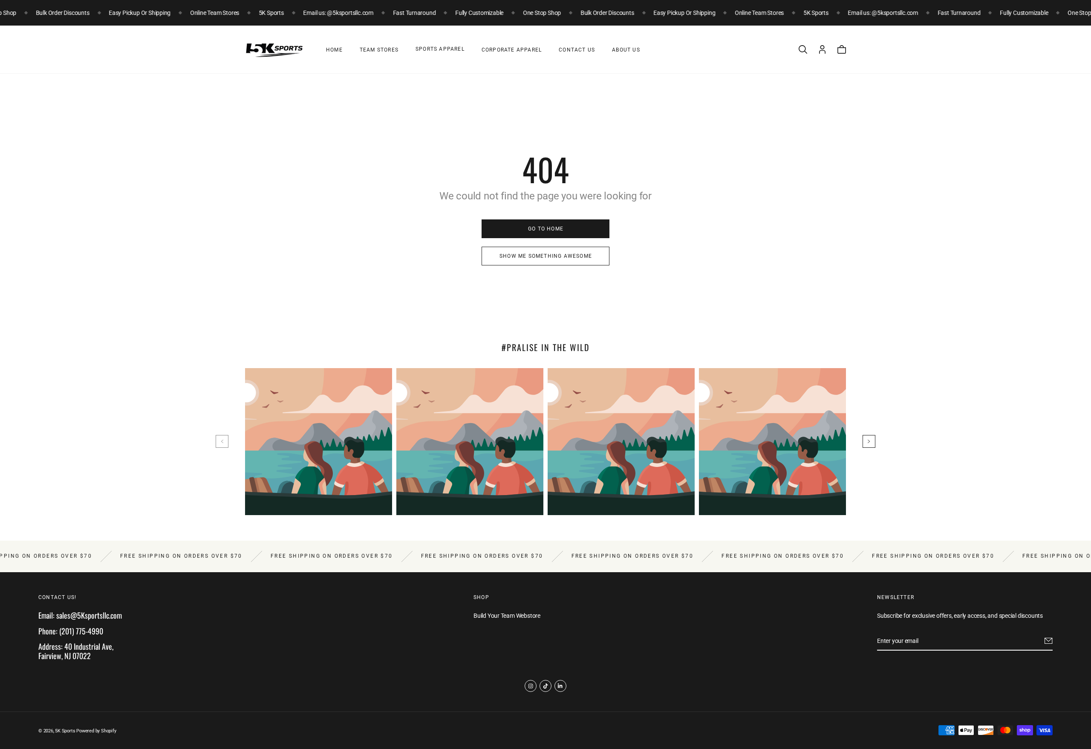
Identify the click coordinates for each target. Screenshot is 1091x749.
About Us (626, 50)
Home (334, 50)
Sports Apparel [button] (440, 49)
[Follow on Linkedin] (560, 686)
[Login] (822, 49)
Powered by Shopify (96, 731)
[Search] (803, 49)
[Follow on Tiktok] (545, 686)
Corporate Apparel (512, 50)
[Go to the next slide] (869, 441)
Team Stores (379, 50)
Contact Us (577, 50)
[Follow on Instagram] (531, 686)
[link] (545, 228)
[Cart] (841, 49)
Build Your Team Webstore (506, 615)
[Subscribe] (1049, 641)
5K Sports (65, 731)
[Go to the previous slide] (222, 441)
